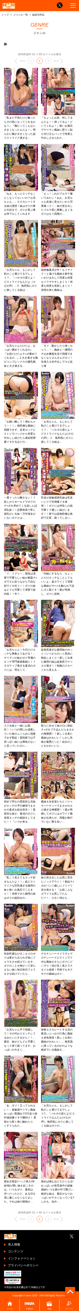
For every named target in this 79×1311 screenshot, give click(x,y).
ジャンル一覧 (20, 14)
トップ (5, 14)
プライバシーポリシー (23, 1265)
